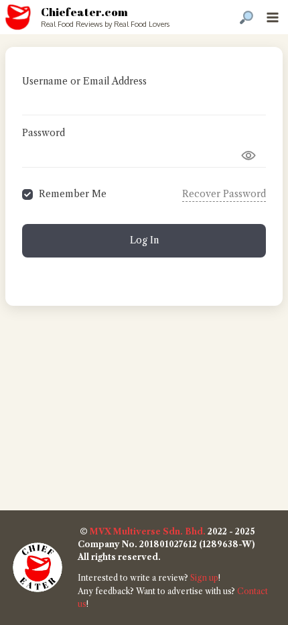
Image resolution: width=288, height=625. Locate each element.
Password (43, 133)
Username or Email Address (84, 81)
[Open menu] (272, 17)
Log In (144, 240)
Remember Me (72, 194)
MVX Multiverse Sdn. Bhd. (148, 531)
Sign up (204, 578)
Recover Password (224, 194)
